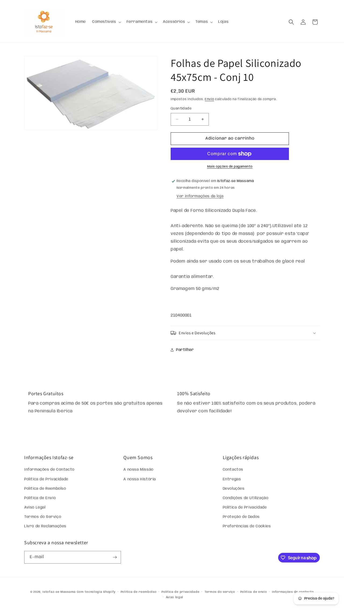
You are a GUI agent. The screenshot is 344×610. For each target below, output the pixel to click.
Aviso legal (175, 597)
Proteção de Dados (241, 517)
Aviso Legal (35, 507)
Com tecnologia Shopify (96, 592)
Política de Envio (40, 498)
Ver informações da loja (200, 196)
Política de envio (253, 592)
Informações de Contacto (49, 469)
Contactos (233, 469)
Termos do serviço (220, 592)
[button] (106, 21)
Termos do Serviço (42, 517)
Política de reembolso (139, 592)
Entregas (232, 479)
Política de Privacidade (46, 479)
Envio (209, 99)
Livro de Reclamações (45, 526)
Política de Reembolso (45, 489)
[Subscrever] (115, 557)
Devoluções (234, 489)
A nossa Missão (138, 469)
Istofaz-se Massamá (59, 592)
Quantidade (181, 108)
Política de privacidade (180, 592)
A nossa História (139, 479)
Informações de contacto (293, 592)
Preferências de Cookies (247, 526)
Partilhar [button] (185, 350)
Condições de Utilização (245, 498)
